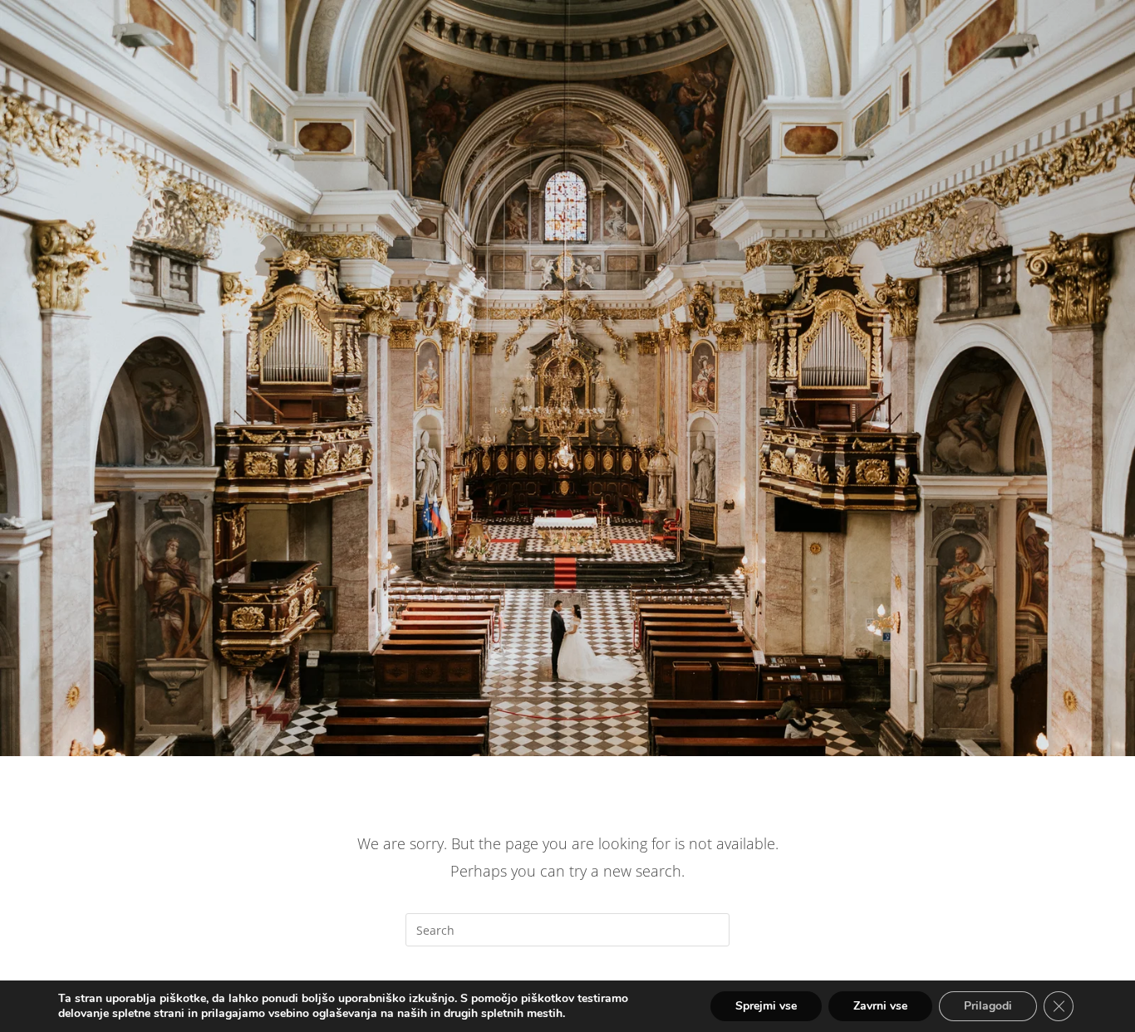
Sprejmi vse (766, 1006)
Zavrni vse (880, 1006)
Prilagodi (988, 1006)
